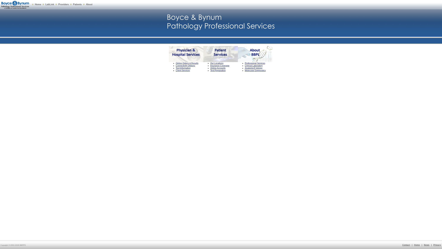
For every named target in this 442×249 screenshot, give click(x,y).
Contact (406, 245)
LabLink (49, 4)
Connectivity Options (185, 65)
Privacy (437, 245)
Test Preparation (218, 70)
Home (38, 4)
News (426, 245)
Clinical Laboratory (254, 65)
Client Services (183, 70)
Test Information (183, 68)
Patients (77, 4)
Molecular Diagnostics (255, 70)
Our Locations (216, 63)
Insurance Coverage (219, 65)
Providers (63, 4)
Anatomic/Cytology (253, 68)
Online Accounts (217, 68)
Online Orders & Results (187, 63)
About (89, 4)
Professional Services (255, 63)
